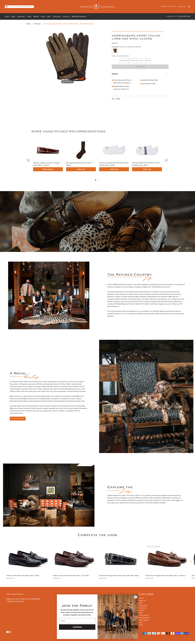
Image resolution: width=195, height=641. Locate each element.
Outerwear (21, 16)
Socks (43, 16)
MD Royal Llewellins (79, 16)
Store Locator (168, 6)
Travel (29, 16)
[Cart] (189, 6)
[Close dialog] (135, 597)
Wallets (36, 16)
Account (182, 6)
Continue (77, 627)
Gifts (48, 16)
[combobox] (19, 6)
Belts (13, 16)
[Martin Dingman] (97, 6)
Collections (57, 16)
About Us (66, 16)
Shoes (7, 16)
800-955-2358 (185, 16)
